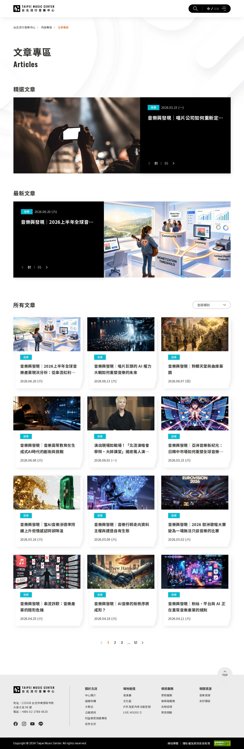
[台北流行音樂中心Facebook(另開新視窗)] (15, 724)
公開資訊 (90, 712)
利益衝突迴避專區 (96, 718)
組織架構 (90, 701)
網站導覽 (173, 743)
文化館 (127, 701)
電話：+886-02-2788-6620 (30, 712)
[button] (149, 163)
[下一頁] (142, 642)
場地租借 (129, 688)
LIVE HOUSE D (132, 712)
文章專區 (63, 27)
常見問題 (166, 712)
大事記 (89, 707)
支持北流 (90, 724)
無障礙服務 (168, 701)
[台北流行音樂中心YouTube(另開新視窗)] (32, 724)
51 (135, 642)
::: (1, 19)
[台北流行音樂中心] (33, 689)
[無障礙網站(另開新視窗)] (222, 743)
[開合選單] (224, 8)
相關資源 (205, 688)
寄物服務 (166, 695)
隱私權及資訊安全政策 (196, 743)
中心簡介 (90, 695)
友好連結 (204, 701)
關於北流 (91, 688)
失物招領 (166, 707)
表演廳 (127, 695)
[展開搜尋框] (195, 8)
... (129, 642)
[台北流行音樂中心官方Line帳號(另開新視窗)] (41, 724)
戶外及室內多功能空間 (137, 707)
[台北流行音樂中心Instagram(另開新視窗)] (24, 724)
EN (216, 8)
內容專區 (46, 27)
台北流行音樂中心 (33, 8)
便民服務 (167, 688)
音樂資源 (204, 695)
